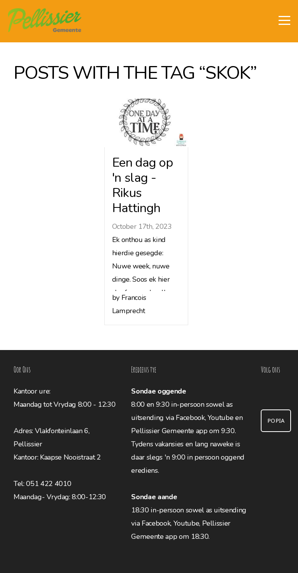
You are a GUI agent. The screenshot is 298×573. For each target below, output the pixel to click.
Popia (276, 420)
